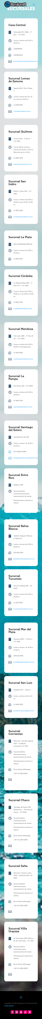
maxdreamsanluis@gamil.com (23, 711)
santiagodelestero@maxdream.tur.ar (26, 458)
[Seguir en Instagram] (16, 1012)
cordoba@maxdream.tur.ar (23, 308)
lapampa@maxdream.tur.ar (23, 407)
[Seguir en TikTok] (25, 1012)
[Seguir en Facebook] (12, 1012)
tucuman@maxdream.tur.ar (23, 609)
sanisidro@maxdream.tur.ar (23, 217)
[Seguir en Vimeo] (29, 1012)
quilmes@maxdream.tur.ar (23, 164)
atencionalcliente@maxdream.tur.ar (25, 61)
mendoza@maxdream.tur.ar (23, 359)
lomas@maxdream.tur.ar (22, 111)
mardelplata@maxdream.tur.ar (23, 662)
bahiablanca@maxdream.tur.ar (24, 559)
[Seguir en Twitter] (21, 1012)
